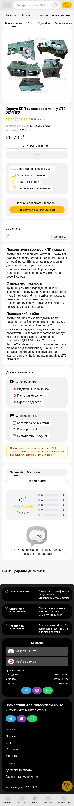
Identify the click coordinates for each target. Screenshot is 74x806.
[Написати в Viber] (22, 718)
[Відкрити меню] (7, 5)
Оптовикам (13, 749)
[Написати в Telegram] (11, 718)
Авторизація (64, 802)
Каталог (22, 802)
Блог (9, 743)
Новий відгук (37, 481)
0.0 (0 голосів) (37, 119)
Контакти (12, 756)
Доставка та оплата (19, 770)
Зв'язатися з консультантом (37, 209)
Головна (7, 802)
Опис (31, 23)
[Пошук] (55, 5)
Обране (48, 802)
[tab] (16, 472)
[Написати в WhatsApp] (32, 718)
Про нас (11, 736)
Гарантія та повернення (22, 776)
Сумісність (44, 23)
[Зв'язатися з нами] (67, 786)
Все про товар (14, 23)
